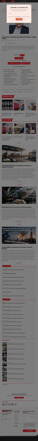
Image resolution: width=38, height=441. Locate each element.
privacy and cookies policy (18, 16)
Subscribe (19, 19)
